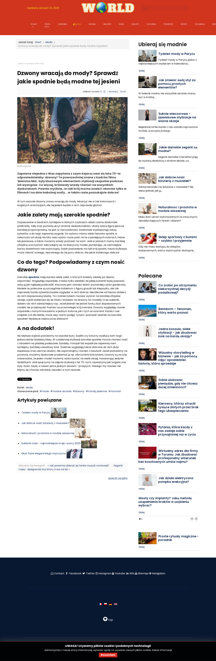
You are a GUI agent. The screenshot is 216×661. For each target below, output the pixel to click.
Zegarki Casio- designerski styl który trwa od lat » (71, 467)
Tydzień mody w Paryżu (35, 412)
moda (45, 391)
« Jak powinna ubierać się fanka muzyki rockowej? (78, 465)
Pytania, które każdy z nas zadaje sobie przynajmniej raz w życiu (177, 431)
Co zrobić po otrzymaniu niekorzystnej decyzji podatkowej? (177, 289)
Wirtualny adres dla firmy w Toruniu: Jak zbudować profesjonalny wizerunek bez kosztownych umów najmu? (168, 456)
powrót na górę (118, 478)
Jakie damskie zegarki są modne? (177, 149)
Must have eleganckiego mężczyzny (43, 453)
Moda (29, 387)
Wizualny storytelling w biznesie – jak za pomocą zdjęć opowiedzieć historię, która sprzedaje (167, 358)
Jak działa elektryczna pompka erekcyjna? (175, 480)
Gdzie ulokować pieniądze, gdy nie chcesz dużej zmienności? (177, 383)
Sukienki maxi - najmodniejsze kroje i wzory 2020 (50, 443)
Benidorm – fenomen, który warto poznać (175, 311)
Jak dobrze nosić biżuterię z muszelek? (45, 423)
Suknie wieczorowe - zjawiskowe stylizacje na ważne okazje (177, 117)
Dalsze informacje (162, 650)
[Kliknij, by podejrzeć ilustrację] (72, 130)
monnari (116, 391)
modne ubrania (61, 391)
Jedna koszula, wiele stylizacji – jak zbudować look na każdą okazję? (177, 332)
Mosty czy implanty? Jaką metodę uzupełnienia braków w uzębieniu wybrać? (165, 502)
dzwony (79, 391)
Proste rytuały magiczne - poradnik (178, 538)
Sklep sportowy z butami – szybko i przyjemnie (177, 239)
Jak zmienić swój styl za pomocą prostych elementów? (176, 84)
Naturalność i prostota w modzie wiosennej (47, 433)
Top (110, 620)
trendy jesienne (97, 391)
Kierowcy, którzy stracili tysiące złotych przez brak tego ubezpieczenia (178, 407)
